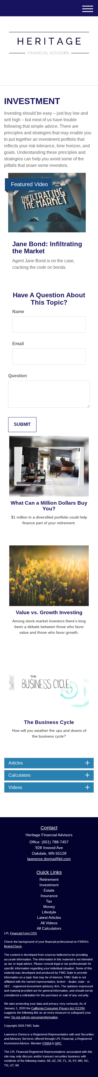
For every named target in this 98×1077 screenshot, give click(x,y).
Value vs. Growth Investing (49, 612)
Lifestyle (49, 912)
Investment (49, 885)
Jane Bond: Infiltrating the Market (47, 247)
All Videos (49, 923)
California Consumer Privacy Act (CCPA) (58, 1008)
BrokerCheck (13, 946)
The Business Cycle (49, 722)
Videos (15, 787)
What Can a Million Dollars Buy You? (49, 505)
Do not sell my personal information (34, 1017)
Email (18, 343)
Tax (49, 901)
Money (49, 906)
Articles (15, 763)
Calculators (19, 775)
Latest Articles (49, 917)
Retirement (49, 879)
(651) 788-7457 (52, 76)
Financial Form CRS (23, 933)
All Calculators (49, 928)
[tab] (49, 763)
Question (17, 375)
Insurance (49, 896)
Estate (49, 890)
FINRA (46, 1043)
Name (18, 311)
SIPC (58, 1043)
